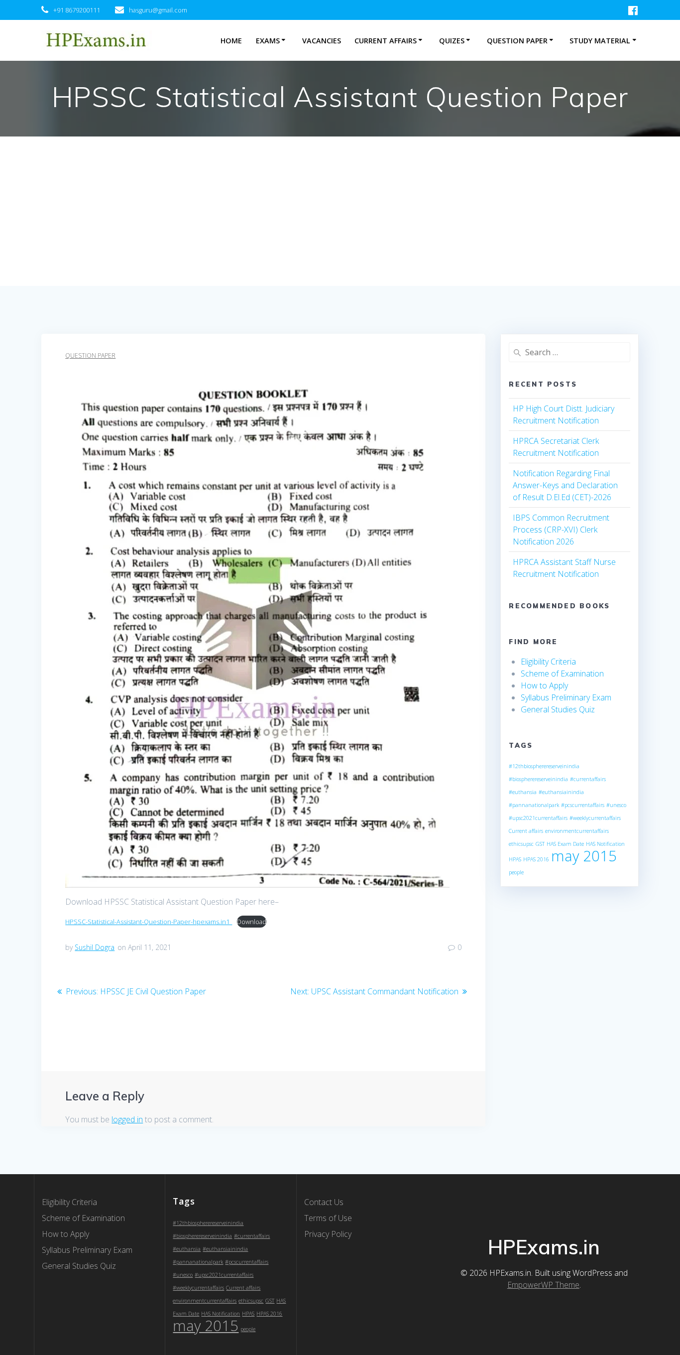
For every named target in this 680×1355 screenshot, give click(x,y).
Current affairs (526, 830)
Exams (268, 40)
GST (540, 843)
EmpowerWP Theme (543, 1284)
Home (231, 40)
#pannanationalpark (534, 805)
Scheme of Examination (562, 673)
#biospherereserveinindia (538, 779)
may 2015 (584, 856)
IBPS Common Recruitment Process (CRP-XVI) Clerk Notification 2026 (561, 529)
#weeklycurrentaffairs (595, 817)
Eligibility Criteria (548, 661)
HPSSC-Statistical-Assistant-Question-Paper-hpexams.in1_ (148, 921)
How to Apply (544, 685)
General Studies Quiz (558, 709)
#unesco (616, 805)
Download (251, 921)
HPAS (515, 859)
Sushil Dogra (94, 947)
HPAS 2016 (536, 859)
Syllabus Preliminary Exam (566, 697)
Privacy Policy (327, 1233)
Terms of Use (328, 1218)
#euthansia (523, 792)
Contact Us (323, 1202)
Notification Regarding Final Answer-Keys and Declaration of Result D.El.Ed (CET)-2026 (565, 485)
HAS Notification (605, 843)
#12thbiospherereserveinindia (544, 766)
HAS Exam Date (565, 843)
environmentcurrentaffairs (577, 830)
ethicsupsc (521, 843)
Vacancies (321, 40)
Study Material (599, 40)
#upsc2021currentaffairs (538, 817)
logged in (127, 1119)
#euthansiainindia (561, 792)
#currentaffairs (588, 779)
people (516, 872)
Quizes (451, 40)
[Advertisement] (340, 211)
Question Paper (517, 40)
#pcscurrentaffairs (582, 805)
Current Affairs (385, 40)
